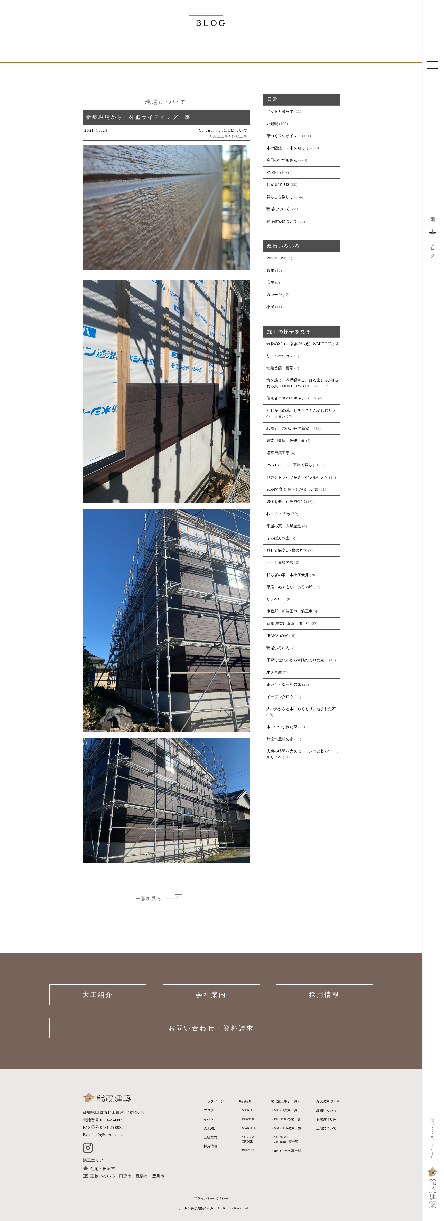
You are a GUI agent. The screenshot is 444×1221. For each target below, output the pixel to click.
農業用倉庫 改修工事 (285, 440)
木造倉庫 (274, 672)
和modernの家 (278, 514)
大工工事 (220, 136)
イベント (210, 1119)
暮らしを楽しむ (279, 197)
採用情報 (324, 994)
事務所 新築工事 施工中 (289, 611)
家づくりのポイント (283, 136)
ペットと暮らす (279, 111)
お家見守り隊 (278, 185)
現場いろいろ (278, 648)
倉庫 (270, 270)
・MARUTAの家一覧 (286, 1128)
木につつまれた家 (281, 727)
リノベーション (279, 356)
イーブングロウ (279, 697)
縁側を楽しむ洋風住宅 (285, 502)
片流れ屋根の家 (279, 739)
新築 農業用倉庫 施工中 (288, 624)
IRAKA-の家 (277, 636)
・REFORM (247, 1150)
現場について (278, 209)
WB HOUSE (276, 258)
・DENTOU (246, 1119)
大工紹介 (97, 994)
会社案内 (211, 994)
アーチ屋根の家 (279, 562)
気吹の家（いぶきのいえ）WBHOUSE (299, 344)
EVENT (272, 172)
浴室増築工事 (278, 453)
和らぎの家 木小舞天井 (287, 575)
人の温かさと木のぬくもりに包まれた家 (301, 709)
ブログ (432, 247)
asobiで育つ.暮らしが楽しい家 (292, 489)
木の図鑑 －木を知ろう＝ (289, 148)
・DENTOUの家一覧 (286, 1119)
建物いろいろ (326, 1110)
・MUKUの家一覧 (284, 1110)
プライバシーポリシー (211, 1198)
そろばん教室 (278, 538)
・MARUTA (247, 1128)
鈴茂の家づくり (328, 1101)
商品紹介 (245, 1101)
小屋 (270, 307)
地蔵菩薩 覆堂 (279, 368)
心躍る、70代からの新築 (289, 428)
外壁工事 (239, 136)
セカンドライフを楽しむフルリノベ (297, 477)
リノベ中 (276, 599)
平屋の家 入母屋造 (283, 526)
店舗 (270, 282)
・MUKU (245, 1110)
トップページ (214, 1101)
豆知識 (272, 124)
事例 (432, 214)
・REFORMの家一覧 (286, 1151)
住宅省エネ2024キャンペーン (291, 398)
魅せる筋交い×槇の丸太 (286, 550)
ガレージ (274, 295)
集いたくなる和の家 (283, 684)
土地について (326, 1128)
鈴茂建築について (281, 221)
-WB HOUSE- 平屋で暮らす (291, 465)
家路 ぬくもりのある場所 (289, 587)
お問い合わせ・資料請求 (211, 1028)
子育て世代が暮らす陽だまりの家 (297, 660)
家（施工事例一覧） (286, 1101)
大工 (432, 226)
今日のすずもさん (281, 160)
